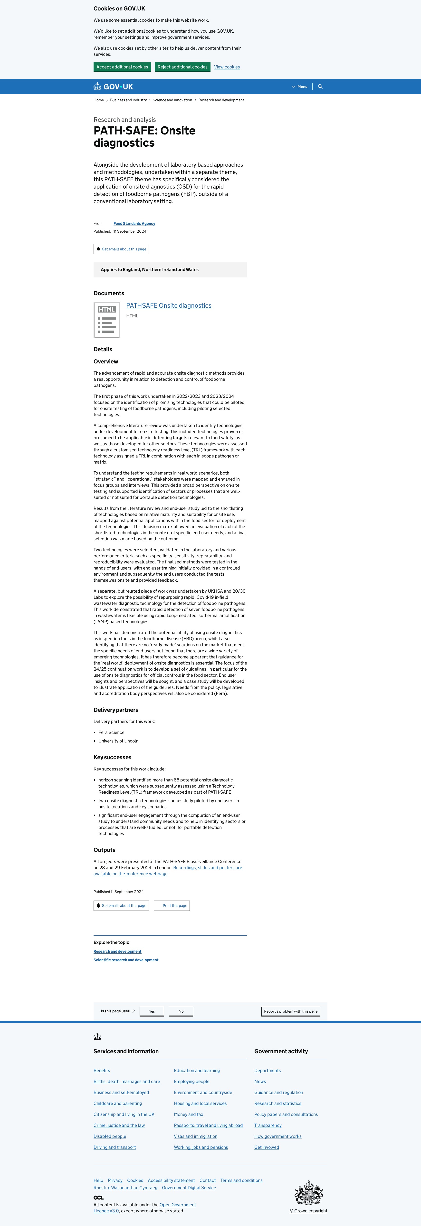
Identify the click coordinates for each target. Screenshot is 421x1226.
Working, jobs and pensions (201, 1147)
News (260, 1081)
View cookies (227, 67)
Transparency (268, 1125)
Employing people (192, 1081)
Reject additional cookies (183, 67)
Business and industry (128, 100)
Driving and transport (115, 1147)
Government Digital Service (189, 1187)
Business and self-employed (121, 1092)
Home (99, 100)
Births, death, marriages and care (127, 1081)
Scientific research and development (126, 960)
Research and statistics (277, 1103)
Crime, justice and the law (119, 1125)
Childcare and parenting (118, 1103)
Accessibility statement (171, 1180)
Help (98, 1180)
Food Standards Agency (134, 223)
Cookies (135, 1180)
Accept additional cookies (122, 67)
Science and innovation (172, 100)
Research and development (221, 100)
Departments (267, 1070)
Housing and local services (200, 1103)
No (186, 1011)
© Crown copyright (308, 1211)
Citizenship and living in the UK (124, 1114)
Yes (156, 1011)
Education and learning (197, 1070)
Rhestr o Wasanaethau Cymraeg (125, 1187)
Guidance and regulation (278, 1092)
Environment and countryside (203, 1092)
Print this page (175, 905)
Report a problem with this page (290, 1011)
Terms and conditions (241, 1180)
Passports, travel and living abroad (208, 1125)
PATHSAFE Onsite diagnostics (168, 305)
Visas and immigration (195, 1136)
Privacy (115, 1180)
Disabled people (110, 1136)
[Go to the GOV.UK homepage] (113, 86)
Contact (208, 1180)
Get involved (266, 1147)
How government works (278, 1136)
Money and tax (188, 1114)
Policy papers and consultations (286, 1114)
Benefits (102, 1070)
